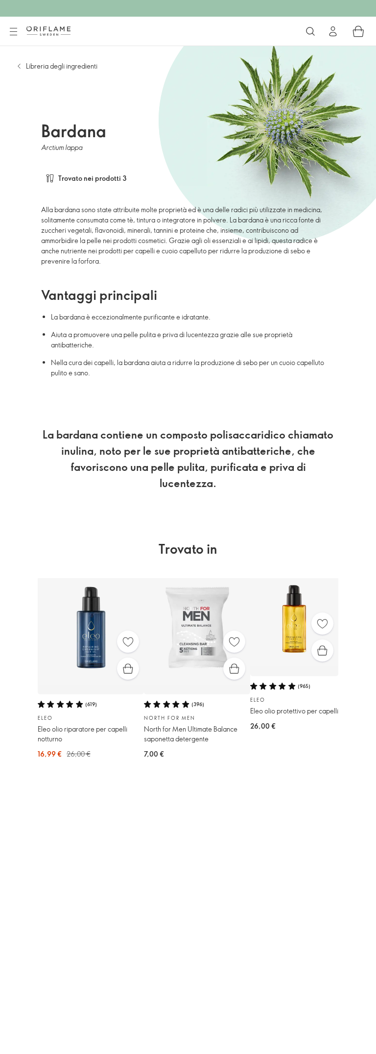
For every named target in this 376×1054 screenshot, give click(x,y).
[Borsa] (358, 31)
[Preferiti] (128, 642)
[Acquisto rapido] (128, 669)
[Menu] (13, 32)
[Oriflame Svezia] (48, 31)
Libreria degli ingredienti (61, 66)
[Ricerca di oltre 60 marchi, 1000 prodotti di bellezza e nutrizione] (310, 31)
